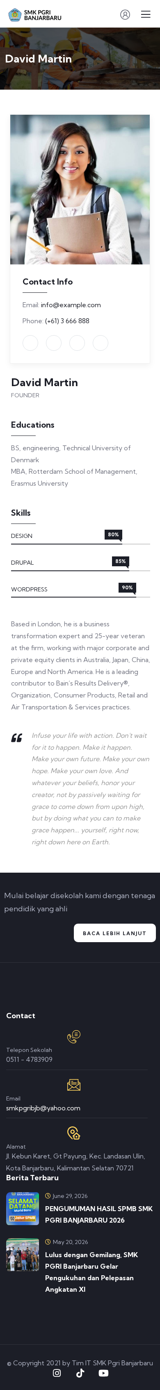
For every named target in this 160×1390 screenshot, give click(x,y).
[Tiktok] (80, 1373)
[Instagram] (56, 1373)
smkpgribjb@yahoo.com (43, 1108)
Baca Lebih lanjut (115, 933)
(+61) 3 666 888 (67, 321)
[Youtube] (103, 1373)
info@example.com (71, 305)
